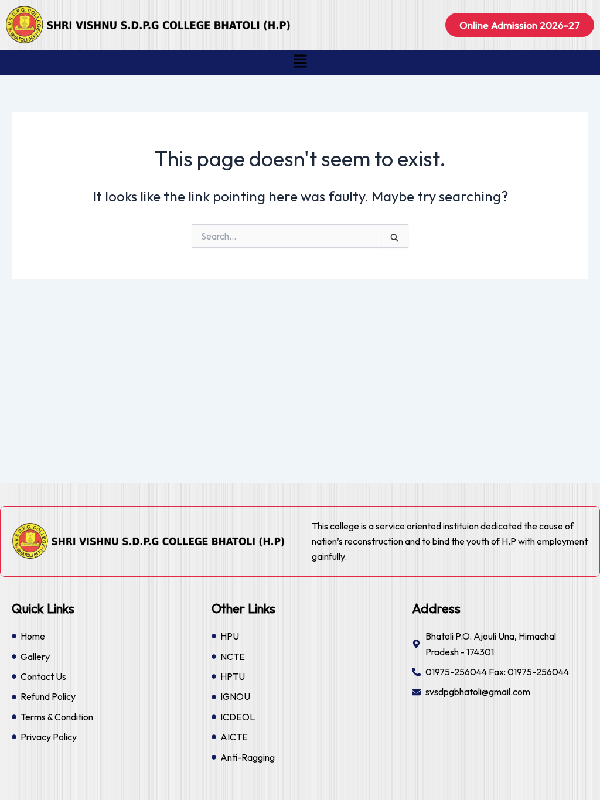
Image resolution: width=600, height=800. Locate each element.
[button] (300, 62)
